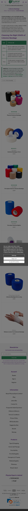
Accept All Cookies (14, 261)
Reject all (14, 258)
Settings (14, 255)
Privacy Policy (20, 252)
